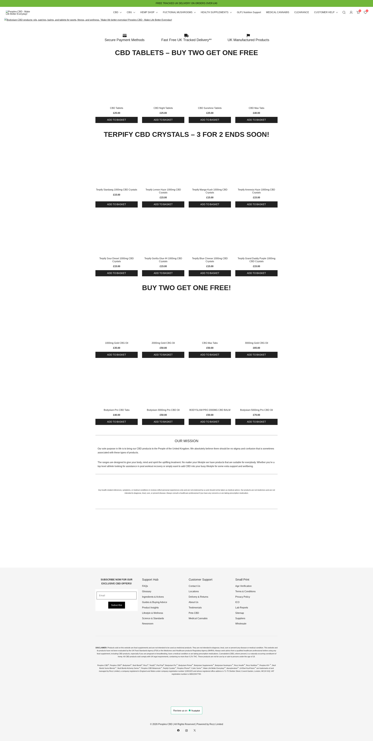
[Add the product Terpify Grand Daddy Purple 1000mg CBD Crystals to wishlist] (275, 216)
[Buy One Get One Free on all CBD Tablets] (88, 20)
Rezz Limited (216, 724)
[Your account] (351, 12)
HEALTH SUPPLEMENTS (214, 12)
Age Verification (243, 586)
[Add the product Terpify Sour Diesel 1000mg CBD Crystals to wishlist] (135, 216)
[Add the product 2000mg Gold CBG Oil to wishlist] (181, 301)
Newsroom (147, 623)
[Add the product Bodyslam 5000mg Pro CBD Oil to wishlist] (275, 368)
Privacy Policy (242, 597)
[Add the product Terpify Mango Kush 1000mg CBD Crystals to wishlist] (228, 147)
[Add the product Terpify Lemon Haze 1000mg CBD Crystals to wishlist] (181, 147)
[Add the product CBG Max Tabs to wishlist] (228, 301)
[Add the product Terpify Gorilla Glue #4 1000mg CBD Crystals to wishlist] (181, 216)
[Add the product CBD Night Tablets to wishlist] (181, 66)
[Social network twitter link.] (194, 730)
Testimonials (195, 607)
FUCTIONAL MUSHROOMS (177, 12)
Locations (194, 591)
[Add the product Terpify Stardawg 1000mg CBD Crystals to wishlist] (135, 147)
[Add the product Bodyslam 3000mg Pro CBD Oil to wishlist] (181, 368)
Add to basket (116, 120)
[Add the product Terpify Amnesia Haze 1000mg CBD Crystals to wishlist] (275, 147)
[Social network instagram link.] (186, 730)
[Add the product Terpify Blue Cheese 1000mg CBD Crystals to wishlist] (228, 216)
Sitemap (239, 613)
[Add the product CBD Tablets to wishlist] (135, 66)
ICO (237, 602)
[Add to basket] (116, 83)
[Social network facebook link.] (178, 730)
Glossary (146, 591)
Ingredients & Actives (153, 597)
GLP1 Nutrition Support (249, 12)
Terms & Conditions (245, 591)
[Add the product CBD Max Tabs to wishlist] (275, 66)
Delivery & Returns (198, 597)
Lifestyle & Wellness (152, 613)
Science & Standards (153, 618)
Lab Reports (241, 607)
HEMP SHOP (147, 12)
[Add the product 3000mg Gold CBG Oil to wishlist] (275, 301)
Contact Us (194, 586)
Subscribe (116, 605)
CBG (129, 12)
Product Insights (150, 607)
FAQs (145, 586)
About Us (193, 602)
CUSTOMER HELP (324, 12)
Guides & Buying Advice (154, 602)
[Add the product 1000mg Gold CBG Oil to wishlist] (135, 301)
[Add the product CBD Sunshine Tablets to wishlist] (228, 66)
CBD (115, 12)
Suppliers (240, 618)
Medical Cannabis (198, 618)
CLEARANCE (301, 12)
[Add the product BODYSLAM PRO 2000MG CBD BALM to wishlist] (228, 368)
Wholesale (240, 623)
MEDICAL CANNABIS (277, 12)
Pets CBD (194, 613)
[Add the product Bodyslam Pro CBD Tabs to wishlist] (135, 368)
